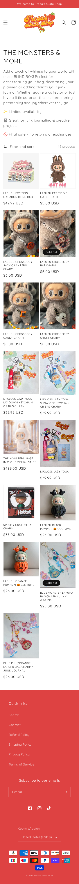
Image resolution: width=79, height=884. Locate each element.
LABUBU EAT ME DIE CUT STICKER (53, 195)
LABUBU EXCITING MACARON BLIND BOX (18, 195)
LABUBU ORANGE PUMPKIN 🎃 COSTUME (18, 582)
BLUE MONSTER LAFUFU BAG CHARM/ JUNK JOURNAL (56, 596)
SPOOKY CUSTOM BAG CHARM (18, 526)
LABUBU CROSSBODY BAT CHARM (54, 263)
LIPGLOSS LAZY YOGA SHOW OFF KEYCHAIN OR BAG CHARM (55, 403)
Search (14, 715)
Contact (15, 725)
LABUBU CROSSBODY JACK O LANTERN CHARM (17, 265)
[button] (5, 22)
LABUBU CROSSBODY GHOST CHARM (54, 335)
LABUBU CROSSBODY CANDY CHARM (17, 335)
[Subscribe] (65, 792)
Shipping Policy (20, 744)
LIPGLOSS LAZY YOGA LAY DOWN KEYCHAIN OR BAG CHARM (18, 402)
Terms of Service (21, 764)
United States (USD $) (37, 837)
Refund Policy (19, 735)
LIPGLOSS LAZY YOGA (54, 471)
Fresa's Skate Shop (43, 876)
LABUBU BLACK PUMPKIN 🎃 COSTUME (55, 526)
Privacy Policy (19, 754)
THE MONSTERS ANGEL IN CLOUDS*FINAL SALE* (19, 460)
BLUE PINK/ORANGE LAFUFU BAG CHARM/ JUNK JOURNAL (18, 666)
